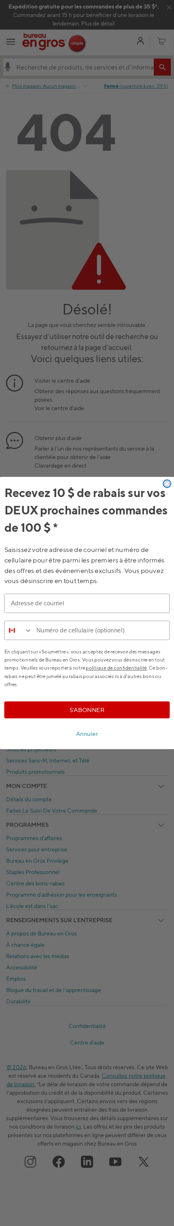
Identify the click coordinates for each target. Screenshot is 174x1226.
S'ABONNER (87, 709)
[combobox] (18, 630)
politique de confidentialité (116, 668)
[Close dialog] (167, 483)
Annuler (87, 733)
